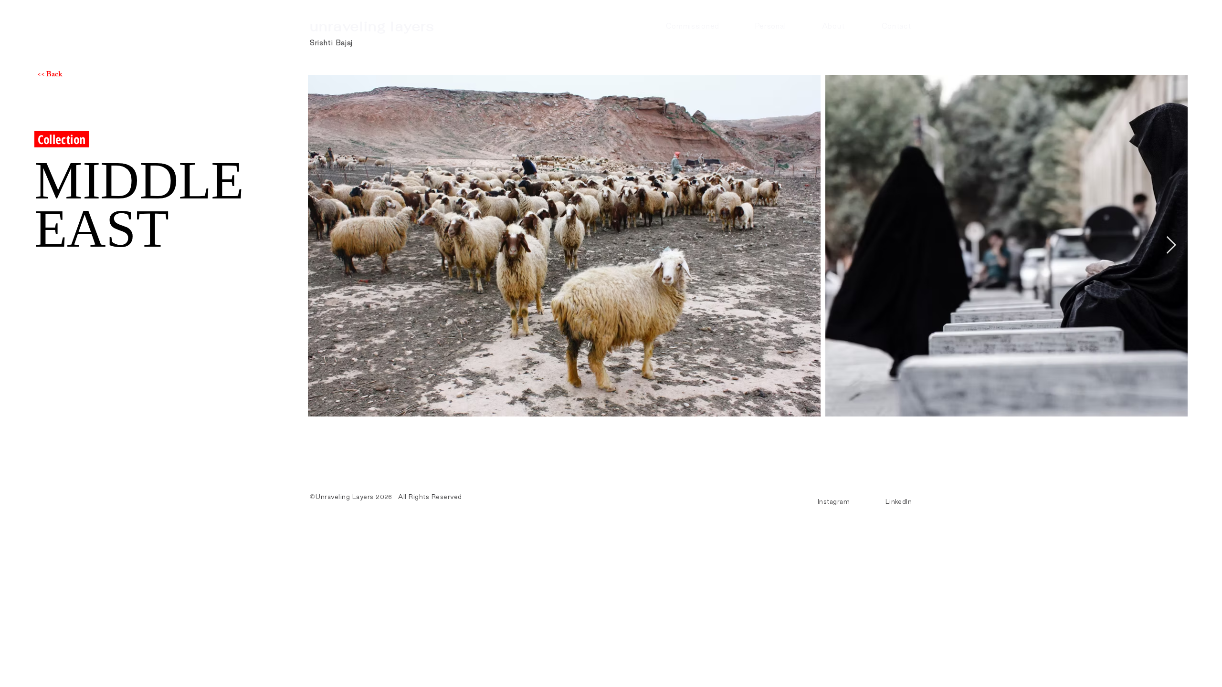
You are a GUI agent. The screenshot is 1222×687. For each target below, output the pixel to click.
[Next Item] (1171, 245)
